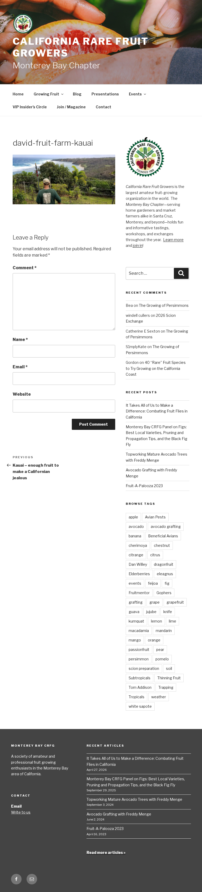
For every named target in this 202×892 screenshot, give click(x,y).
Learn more (173, 239)
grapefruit (175, 602)
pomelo (162, 659)
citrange (136, 555)
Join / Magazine (71, 107)
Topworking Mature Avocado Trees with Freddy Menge (134, 799)
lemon (156, 621)
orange (154, 640)
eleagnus (165, 574)
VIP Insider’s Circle (30, 107)
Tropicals (136, 697)
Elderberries (139, 574)
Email (20, 366)
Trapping (165, 687)
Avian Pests (155, 517)
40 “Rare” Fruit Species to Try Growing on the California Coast (156, 368)
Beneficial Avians (163, 536)
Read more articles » (106, 852)
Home (18, 94)
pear (160, 649)
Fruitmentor (139, 592)
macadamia (139, 630)
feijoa (153, 583)
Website (22, 394)
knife (167, 611)
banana (135, 536)
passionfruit (139, 649)
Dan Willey (138, 564)
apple (133, 517)
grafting (136, 602)
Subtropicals (139, 678)
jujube (151, 611)
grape (154, 602)
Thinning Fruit (169, 678)
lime (172, 621)
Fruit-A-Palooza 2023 (144, 485)
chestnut (162, 545)
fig (167, 583)
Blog (77, 94)
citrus (155, 555)
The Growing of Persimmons (164, 305)
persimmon (139, 659)
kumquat (136, 621)
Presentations (105, 94)
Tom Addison (140, 687)
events (135, 583)
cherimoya (138, 545)
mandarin (164, 630)
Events (135, 94)
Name (20, 339)
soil (169, 668)
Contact (103, 107)
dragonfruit (163, 564)
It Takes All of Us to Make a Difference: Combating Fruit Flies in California (157, 411)
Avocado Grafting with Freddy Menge (119, 814)
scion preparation (144, 668)
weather (158, 697)
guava (134, 611)
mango (135, 640)
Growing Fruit (46, 94)
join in (138, 245)
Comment (25, 267)
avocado (136, 526)
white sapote (140, 706)
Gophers (163, 592)
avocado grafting (166, 526)
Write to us (21, 812)
